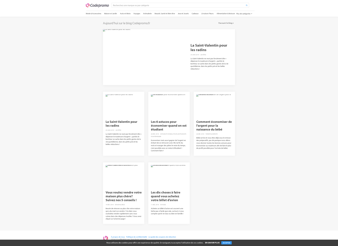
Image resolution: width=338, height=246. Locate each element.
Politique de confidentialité (136, 237)
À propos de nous (118, 237)
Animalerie (147, 13)
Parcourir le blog (225, 23)
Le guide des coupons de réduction (162, 237)
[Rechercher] (246, 5)
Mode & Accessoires (93, 13)
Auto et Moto (125, 13)
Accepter (226, 243)
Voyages (136, 13)
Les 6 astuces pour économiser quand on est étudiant (169, 125)
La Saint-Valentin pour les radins (209, 47)
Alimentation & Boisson (226, 13)
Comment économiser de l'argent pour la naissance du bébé (214, 125)
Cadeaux (195, 13)
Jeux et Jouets (183, 13)
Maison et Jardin (110, 13)
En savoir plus (212, 242)
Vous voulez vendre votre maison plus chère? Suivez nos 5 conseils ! (124, 196)
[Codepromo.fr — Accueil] (97, 5)
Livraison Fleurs (207, 13)
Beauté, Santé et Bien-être (165, 13)
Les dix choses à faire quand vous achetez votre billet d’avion (165, 196)
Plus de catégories (243, 13)
